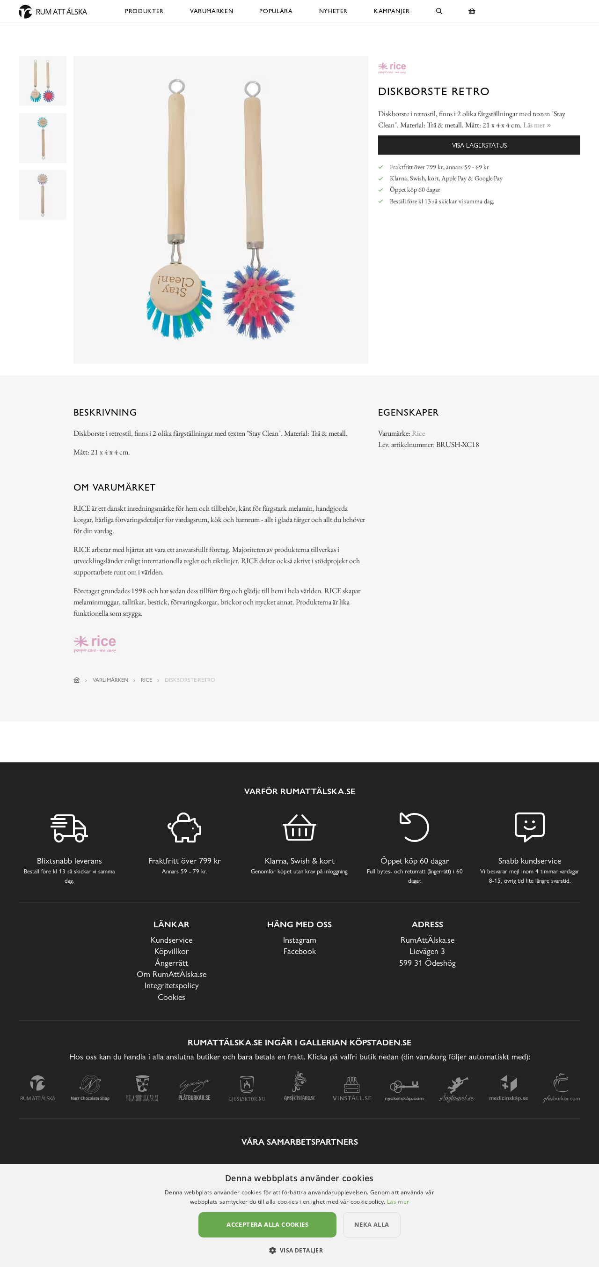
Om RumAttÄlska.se (171, 974)
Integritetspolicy (172, 985)
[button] (299, 1250)
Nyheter (333, 11)
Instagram (299, 940)
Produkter (144, 11)
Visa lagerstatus (479, 145)
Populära (275, 11)
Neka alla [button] (371, 1224)
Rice (418, 433)
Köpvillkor (171, 951)
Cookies (171, 997)
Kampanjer (392, 11)
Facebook (300, 951)
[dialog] (299, 1215)
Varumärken (212, 11)
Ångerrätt (171, 963)
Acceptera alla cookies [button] (267, 1224)
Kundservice (171, 940)
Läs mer (398, 1202)
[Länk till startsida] (76, 680)
